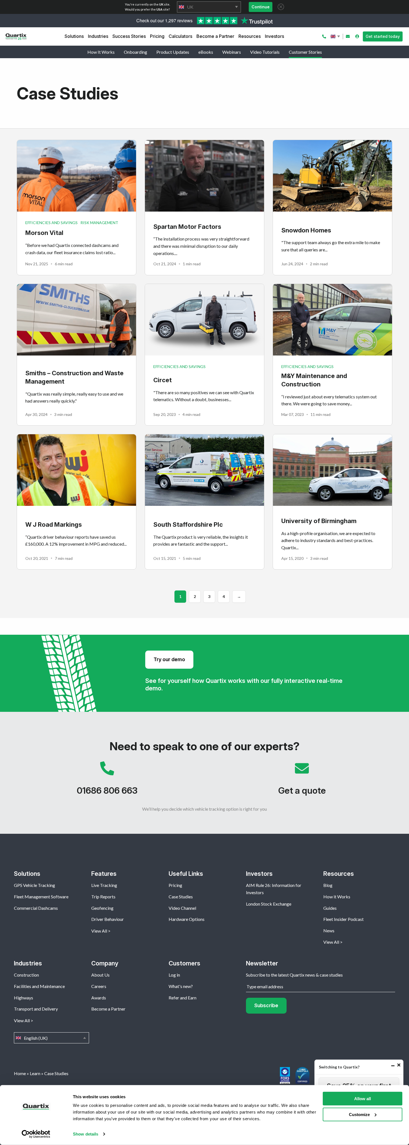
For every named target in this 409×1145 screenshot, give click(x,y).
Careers (98, 986)
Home (20, 1073)
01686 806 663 (107, 781)
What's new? (181, 986)
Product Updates (172, 52)
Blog (327, 885)
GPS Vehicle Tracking (34, 885)
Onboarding (135, 52)
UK (209, 7)
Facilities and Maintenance (39, 986)
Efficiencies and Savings (51, 222)
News (328, 930)
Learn (35, 1073)
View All (99, 930)
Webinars (231, 52)
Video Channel (182, 908)
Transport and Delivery (36, 1008)
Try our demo (169, 659)
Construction (26, 974)
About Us (100, 974)
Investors (274, 36)
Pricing (157, 36)
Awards (98, 997)
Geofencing (102, 908)
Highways (23, 997)
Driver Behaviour (107, 919)
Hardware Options (186, 919)
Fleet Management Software (41, 896)
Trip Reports (103, 896)
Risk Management (99, 222)
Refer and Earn (182, 997)
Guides (330, 908)
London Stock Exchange (268, 903)
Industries (98, 36)
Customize (359, 1114)
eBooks (205, 52)
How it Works (336, 896)
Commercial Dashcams (36, 908)
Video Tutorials (265, 52)
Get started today (383, 36)
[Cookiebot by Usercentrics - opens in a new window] (36, 1134)
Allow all (362, 1098)
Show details (85, 1134)
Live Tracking (104, 885)
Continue (261, 6)
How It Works (101, 52)
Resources (249, 36)
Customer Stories (305, 52)
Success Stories (129, 36)
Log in (174, 974)
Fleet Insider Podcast (343, 919)
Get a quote (301, 781)
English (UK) (336, 36)
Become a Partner (215, 36)
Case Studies (181, 896)
